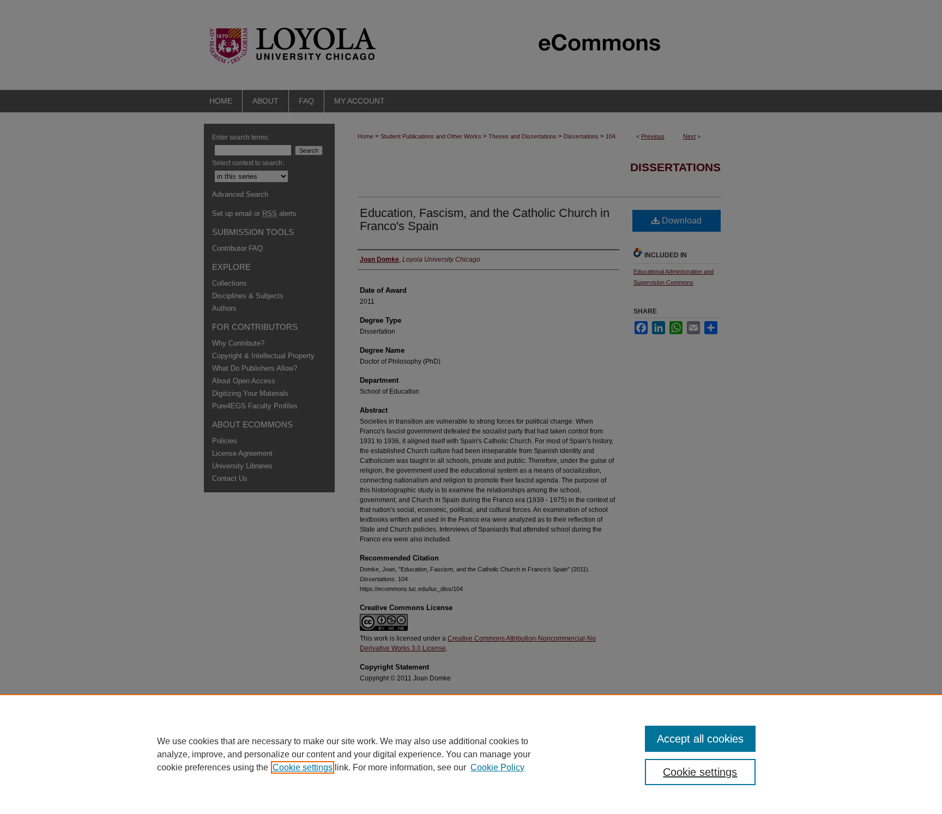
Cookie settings (303, 767)
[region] (471, 754)
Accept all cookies (700, 739)
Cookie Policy (497, 767)
